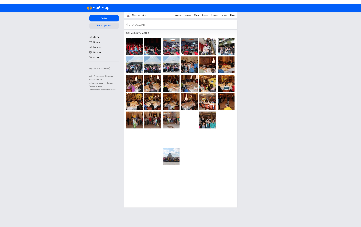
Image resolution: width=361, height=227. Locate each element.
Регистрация (104, 25)
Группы (224, 15)
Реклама (109, 76)
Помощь (110, 83)
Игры (232, 15)
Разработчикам (95, 79)
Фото (196, 15)
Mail (90, 76)
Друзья (188, 15)
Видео (205, 15)
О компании (99, 76)
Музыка (214, 15)
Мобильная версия (97, 83)
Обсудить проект (96, 86)
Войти (104, 18)
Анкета (178, 15)
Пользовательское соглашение (102, 90)
